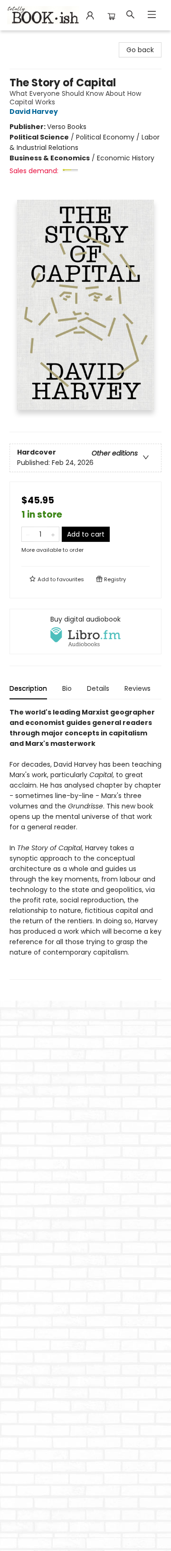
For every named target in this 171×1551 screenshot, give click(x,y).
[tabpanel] (86, 843)
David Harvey (34, 111)
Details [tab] (98, 688)
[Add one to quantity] (53, 534)
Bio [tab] (67, 688)
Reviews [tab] (137, 688)
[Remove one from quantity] (28, 534)
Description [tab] (28, 688)
